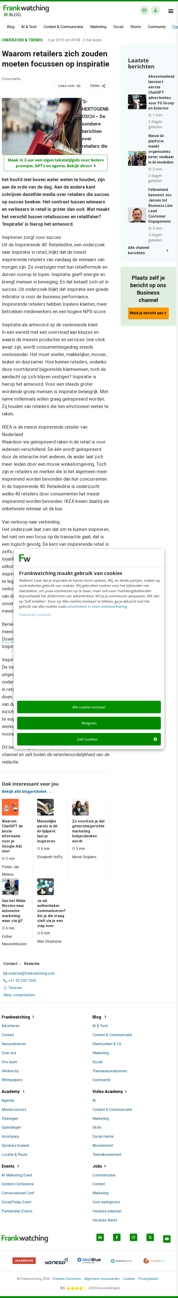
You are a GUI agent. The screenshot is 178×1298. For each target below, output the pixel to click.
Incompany (10, 1136)
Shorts (135, 27)
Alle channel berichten (138, 250)
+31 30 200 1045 (22, 981)
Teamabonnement (106, 1154)
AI (94, 1100)
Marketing (98, 27)
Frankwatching (16, 1017)
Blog (10, 27)
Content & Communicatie (63, 27)
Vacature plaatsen (106, 1211)
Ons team (9, 1062)
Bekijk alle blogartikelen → (27, 791)
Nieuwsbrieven (14, 1044)
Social (118, 27)
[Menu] (171, 11)
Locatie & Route (14, 1154)
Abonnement (102, 1145)
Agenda (8, 1100)
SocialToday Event (16, 1202)
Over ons (9, 1053)
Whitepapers (12, 1080)
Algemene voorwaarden (102, 1279)
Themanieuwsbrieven (109, 1071)
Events (8, 1166)
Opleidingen (11, 1127)
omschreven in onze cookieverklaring (97, 606)
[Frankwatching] (26, 8)
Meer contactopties (19, 995)
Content (98, 1184)
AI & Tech (29, 27)
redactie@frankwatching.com (31, 973)
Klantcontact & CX (106, 1044)
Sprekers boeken (15, 1145)
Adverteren (10, 1026)
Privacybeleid (148, 1279)
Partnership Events (17, 1211)
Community (157, 27)
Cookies (129, 1279)
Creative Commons (67, 1279)
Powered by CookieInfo (35, 615)
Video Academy (107, 1091)
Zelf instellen (87, 739)
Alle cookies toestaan (89, 707)
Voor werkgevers (106, 1202)
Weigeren (89, 723)
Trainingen (10, 1118)
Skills (97, 1127)
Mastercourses (14, 1109)
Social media (102, 1136)
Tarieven (15, 988)
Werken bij (10, 1071)
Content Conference (18, 1184)
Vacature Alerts (104, 1220)
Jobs (97, 1166)
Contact (8, 1035)
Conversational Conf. (18, 1193)
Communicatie (103, 1175)
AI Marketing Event (17, 1175)
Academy (11, 1091)
